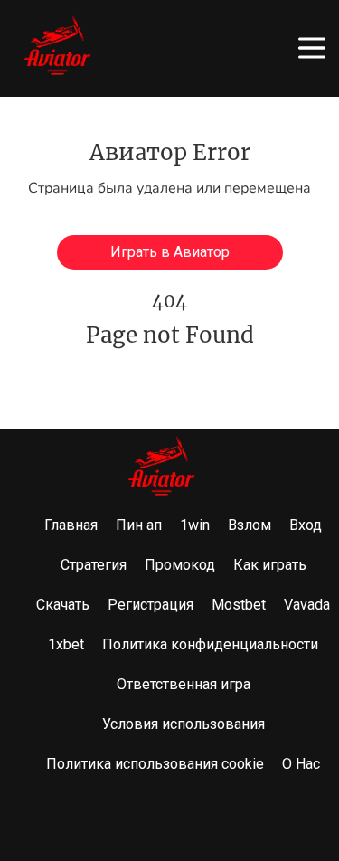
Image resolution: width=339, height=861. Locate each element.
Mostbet (239, 604)
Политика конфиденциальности (210, 644)
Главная (71, 525)
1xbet (66, 644)
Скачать (62, 604)
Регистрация (150, 604)
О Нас (301, 763)
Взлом (249, 525)
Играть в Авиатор (170, 251)
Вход (305, 525)
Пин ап (139, 525)
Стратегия (94, 564)
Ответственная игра (183, 684)
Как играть (269, 564)
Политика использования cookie (155, 763)
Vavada (307, 604)
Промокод (180, 564)
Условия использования (183, 724)
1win (195, 525)
